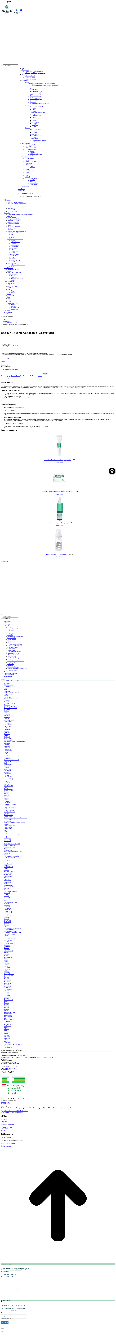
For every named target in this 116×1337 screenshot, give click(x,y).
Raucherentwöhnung (13, 658)
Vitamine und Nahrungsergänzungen (17, 668)
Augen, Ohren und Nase (13, 376)
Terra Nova (7, 1009)
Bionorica (7, 734)
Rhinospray (7, 949)
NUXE (6, 903)
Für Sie (9, 642)
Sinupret (7, 981)
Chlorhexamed (8, 750)
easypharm (7, 784)
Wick (6, 1041)
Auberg (7, 712)
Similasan (7, 978)
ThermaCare (8, 1013)
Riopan (6, 952)
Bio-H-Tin (7, 726)
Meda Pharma (8, 876)
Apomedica (7, 702)
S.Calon (6, 955)
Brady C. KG (8, 738)
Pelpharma (7, 920)
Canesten (7, 744)
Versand (6, 346)
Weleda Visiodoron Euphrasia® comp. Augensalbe (57, 460)
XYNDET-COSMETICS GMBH (13, 1044)
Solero (6, 984)
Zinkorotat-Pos (8, 1047)
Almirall (7, 695)
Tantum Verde (8, 1000)
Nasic (6, 890)
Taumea (6, 1003)
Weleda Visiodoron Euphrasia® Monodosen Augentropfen (58, 491)
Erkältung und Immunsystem (15, 636)
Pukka (6, 937)
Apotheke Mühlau (9, 703)
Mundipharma (8, 885)
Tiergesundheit (8, 676)
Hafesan (7, 824)
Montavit (7, 882)
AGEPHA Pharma (9, 686)
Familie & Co (7, 622)
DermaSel (7, 757)
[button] (9, 369)
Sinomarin (7, 980)
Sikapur (6, 977)
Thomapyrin (8, 1015)
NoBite (6, 894)
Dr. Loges (7, 775)
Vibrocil (6, 1029)
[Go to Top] (58, 1262)
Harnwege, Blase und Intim (14, 645)
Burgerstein (7, 743)
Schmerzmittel (11, 662)
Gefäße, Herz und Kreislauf (14, 644)
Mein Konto (21, 189)
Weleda (40, 376)
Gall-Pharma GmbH (10, 807)
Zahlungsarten (4, 1128)
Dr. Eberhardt (8, 770)
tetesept (6, 1010)
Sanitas (6, 963)
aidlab (6, 689)
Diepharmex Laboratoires (11, 760)
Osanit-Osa (7, 916)
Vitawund (7, 1035)
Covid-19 (10, 635)
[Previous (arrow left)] (1, 1331)
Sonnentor (7, 986)
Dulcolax (7, 783)
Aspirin (6, 711)
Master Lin (7, 874)
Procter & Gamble (9, 934)
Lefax (6, 862)
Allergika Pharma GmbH (11, 692)
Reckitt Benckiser (9, 943)
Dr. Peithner (8, 776)
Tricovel (7, 1018)
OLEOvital (7, 906)
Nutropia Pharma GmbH (11, 902)
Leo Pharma (8, 864)
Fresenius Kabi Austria (10, 804)
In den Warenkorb (5, 366)
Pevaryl (6, 925)
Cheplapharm (8, 749)
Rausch (6, 942)
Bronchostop (8, 740)
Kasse (31, 193)
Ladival (6, 859)
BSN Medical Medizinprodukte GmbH (15, 741)
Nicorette (7, 893)
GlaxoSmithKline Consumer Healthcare (15, 818)
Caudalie (7, 746)
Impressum (4, 1119)
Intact (6, 842)
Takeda (6, 998)
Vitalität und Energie (13, 667)
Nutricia (6, 900)
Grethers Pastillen (9, 819)
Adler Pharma (8, 685)
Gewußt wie (8, 816)
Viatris (6, 1027)
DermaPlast (7, 755)
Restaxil (6, 948)
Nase (12, 632)
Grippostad (7, 821)
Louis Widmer (8, 867)
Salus (6, 960)
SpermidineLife (8, 989)
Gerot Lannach (8, 815)
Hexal (6, 836)
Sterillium (7, 992)
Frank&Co (7, 802)
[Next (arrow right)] (3, 1331)
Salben (9, 659)
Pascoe (6, 919)
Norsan (6, 896)
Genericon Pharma (9, 812)
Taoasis (6, 1001)
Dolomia (7, 766)
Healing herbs (8, 828)
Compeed (7, 752)
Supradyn (7, 997)
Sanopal (6, 966)
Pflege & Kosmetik (9, 674)
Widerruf (3, 1130)
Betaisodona (8, 724)
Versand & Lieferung (6, 1127)
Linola (6, 865)
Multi (6, 883)
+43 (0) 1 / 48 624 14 (11, 1066)
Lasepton (7, 860)
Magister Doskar (9, 871)
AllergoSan (8, 694)
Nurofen (7, 899)
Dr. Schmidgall (8, 778)
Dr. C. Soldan (8, 769)
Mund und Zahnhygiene (13, 653)
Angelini (7, 700)
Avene (7, 714)
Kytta (6, 854)
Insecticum (7, 841)
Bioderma (7, 728)
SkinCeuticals (8, 983)
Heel (6, 831)
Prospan (6, 935)
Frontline (7, 805)
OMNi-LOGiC (8, 911)
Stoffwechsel (10, 664)
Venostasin (7, 1024)
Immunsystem (11, 650)
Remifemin (7, 946)
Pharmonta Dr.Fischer (10, 931)
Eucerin (7, 793)
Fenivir (6, 799)
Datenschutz (4, 1121)
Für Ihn (9, 641)
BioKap (6, 731)
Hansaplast (8, 827)
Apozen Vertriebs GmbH (11, 706)
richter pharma (8, 951)
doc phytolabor (8, 764)
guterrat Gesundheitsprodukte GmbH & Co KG (17, 822)
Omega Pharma (8, 908)
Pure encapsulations (10, 938)
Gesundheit (7, 625)
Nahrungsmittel (11, 656)
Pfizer (6, 926)
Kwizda (7, 853)
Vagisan (6, 1023)
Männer (6, 671)
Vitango (6, 1033)
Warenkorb (21, 190)
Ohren (12, 633)
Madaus (6, 870)
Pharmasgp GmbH (9, 929)
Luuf (6, 868)
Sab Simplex (8, 957)
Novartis (7, 897)
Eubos (6, 792)
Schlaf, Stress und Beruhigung (15, 661)
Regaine (7, 945)
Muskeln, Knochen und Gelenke (16, 654)
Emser (6, 787)
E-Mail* (3, 1317)
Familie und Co (11, 638)
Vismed (6, 1032)
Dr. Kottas (7, 773)
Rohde (6, 954)
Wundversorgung (12, 670)
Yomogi (6, 1045)
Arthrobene (7, 709)
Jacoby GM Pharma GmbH (12, 844)
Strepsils (7, 995)
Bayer (6, 718)
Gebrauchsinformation (8, 358)
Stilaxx (6, 993)
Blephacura (7, 735)
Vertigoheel (7, 1026)
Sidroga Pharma (9, 974)
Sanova (7, 969)
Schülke (6, 971)
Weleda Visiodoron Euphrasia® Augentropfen (57, 522)
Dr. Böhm (7, 767)
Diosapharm (8, 761)
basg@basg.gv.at (5, 1103)
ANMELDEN (5, 1322)
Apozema (7, 705)
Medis (6, 879)
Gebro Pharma (9, 810)
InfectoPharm (8, 839)
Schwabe (7, 972)
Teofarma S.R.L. (9, 1007)
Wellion (6, 1039)
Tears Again (8, 1004)
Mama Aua (8, 873)
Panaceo (7, 917)
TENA (6, 1006)
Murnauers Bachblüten (10, 886)
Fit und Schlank (11, 639)
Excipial (7, 796)
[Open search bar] (1, 63)
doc (5, 763)
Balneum (7, 717)
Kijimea (6, 848)
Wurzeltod (7, 1042)
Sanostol (7, 968)
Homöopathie (11, 648)
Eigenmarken (7, 621)
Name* (3, 1313)
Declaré (7, 753)
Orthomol (7, 914)
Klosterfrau (8, 850)
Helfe (6, 833)
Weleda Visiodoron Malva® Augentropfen (57, 554)
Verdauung (10, 665)
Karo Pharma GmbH (10, 847)
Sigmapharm (8, 975)
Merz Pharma (8, 880)
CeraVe (7, 747)
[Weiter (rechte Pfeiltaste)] (3, 1328)
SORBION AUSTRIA (10, 987)
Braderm (7, 737)
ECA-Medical (8, 786)
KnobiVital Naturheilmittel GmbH (13, 851)
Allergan (7, 691)
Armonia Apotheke (10, 708)
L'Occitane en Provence (11, 856)
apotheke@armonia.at (11, 1068)
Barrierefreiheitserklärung (7, 1124)
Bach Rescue (8, 715)
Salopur (6, 958)
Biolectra (7, 732)
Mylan (6, 888)
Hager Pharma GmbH (10, 825)
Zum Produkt (59, 462)
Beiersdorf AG (9, 720)
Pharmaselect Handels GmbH (12, 928)
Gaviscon (7, 809)
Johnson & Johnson (10, 845)
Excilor (6, 795)
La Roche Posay (9, 857)
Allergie (9, 627)
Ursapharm (8, 1021)
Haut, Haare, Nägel (12, 647)
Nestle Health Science (10, 891)
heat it (6, 830)
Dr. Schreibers (8, 779)
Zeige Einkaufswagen (24, 193)
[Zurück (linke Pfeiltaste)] (1, 1328)
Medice (6, 877)
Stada (6, 990)
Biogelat (7, 729)
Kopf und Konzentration (14, 651)
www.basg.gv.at (5, 1102)
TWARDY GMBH (9, 1019)
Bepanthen (8, 721)
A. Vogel (7, 683)
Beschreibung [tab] (7, 379)
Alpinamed (7, 697)
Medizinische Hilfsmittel (10, 673)
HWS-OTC (7, 838)
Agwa (6, 688)
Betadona (7, 723)
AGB (2, 1122)
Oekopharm (7, 905)
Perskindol (7, 922)
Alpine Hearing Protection (11, 698)
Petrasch (7, 923)
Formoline (7, 801)
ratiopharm (8, 940)
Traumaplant (8, 1016)
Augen (13, 630)
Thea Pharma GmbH (10, 1012)
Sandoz (6, 961)
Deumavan (7, 758)
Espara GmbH (8, 790)
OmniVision (8, 912)
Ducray (6, 781)
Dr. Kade (7, 772)
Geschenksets (7, 624)
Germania (7, 813)
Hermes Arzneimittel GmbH (12, 835)
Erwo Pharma (8, 789)
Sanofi (6, 964)
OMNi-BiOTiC (9, 909)
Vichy (6, 1030)
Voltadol (7, 1036)
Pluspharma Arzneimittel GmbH (13, 932)
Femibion (7, 798)
